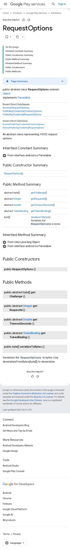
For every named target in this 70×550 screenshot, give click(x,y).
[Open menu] (5, 4)
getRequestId (38, 198)
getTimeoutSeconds (42, 205)
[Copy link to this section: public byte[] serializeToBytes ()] (13, 351)
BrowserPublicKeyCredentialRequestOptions (23, 128)
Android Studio (11, 465)
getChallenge (38, 192)
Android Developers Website (18, 445)
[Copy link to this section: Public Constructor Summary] (51, 165)
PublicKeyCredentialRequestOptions (22, 114)
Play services (34, 4)
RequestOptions (12, 173)
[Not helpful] (28, 19)
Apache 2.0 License (43, 397)
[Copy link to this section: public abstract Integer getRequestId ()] (28, 310)
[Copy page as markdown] (17, 37)
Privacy (17, 534)
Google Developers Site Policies (26, 400)
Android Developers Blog (16, 425)
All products (9, 520)
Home (6, 13)
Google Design (10, 451)
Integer (17, 198)
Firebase (7, 503)
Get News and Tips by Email (17, 430)
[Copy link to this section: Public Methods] (35, 283)
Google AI (8, 514)
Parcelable (24, 97)
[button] (35, 81)
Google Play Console (13, 471)
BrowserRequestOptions (16, 107)
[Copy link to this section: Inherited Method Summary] (49, 235)
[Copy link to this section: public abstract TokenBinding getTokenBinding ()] (33, 337)
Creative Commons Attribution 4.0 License (32, 393)
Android (7, 493)
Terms (6, 534)
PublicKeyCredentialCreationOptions (22, 111)
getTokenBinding (40, 211)
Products (17, 13)
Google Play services (36, 13)
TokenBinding (21, 211)
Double (17, 205)
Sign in (62, 4)
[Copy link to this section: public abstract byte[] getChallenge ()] (28, 296)
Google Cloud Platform (15, 509)
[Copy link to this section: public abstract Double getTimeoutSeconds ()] (37, 324)
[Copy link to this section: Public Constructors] (43, 259)
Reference (56, 13)
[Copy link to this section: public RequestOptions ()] (39, 269)
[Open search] (53, 4)
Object (6, 93)
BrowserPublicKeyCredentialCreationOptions (23, 124)
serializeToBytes (40, 217)
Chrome (7, 498)
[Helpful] (23, 19)
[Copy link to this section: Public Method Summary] (44, 185)
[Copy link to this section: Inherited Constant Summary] (51, 148)
